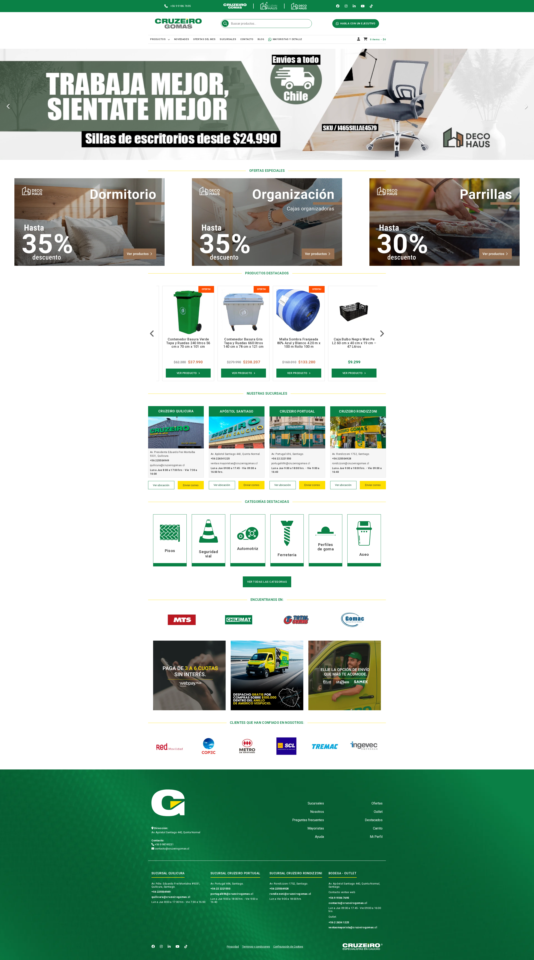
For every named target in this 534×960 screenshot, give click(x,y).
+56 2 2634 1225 (339, 922)
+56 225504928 (279, 888)
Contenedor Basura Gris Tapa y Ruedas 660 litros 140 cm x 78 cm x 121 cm (184, 343)
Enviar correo (191, 485)
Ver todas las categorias (267, 581)
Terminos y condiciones (256, 946)
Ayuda (319, 837)
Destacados (374, 820)
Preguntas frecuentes (308, 820)
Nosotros (317, 812)
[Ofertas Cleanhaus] (267, 106)
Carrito (378, 828)
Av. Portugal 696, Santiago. (227, 883)
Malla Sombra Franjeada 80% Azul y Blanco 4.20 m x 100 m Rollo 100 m (239, 343)
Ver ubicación (161, 485)
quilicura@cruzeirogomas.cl (170, 897)
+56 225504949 (161, 891)
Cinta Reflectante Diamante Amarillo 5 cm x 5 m (350, 341)
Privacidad (233, 946)
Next (525, 106)
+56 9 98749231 (164, 844)
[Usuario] (358, 39)
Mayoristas (315, 828)
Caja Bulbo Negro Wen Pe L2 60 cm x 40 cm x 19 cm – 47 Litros (295, 343)
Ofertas (377, 803)
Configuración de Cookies (288, 946)
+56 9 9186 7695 (339, 897)
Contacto (246, 39)
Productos (158, 39)
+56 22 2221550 (220, 888)
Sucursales (228, 39)
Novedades (181, 39)
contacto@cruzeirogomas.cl (171, 848)
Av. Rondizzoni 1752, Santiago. (289, 883)
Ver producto (183, 373)
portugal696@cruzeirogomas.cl (231, 893)
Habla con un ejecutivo (357, 23)
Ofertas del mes (204, 39)
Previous (8, 106)
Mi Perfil (376, 837)
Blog (261, 39)
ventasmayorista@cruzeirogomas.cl (353, 927)
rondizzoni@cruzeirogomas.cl (290, 893)
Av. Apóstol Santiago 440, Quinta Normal (175, 832)
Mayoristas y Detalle (287, 39)
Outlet (378, 812)
